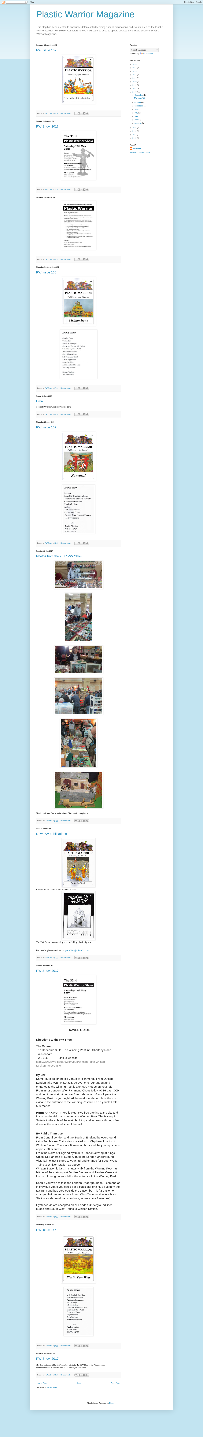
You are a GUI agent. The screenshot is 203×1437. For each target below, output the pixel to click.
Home (79, 1383)
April (136, 116)
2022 (134, 75)
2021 (134, 78)
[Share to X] (81, 113)
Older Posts (115, 1383)
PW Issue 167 (46, 427)
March (137, 120)
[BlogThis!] (78, 113)
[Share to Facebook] (84, 113)
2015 (134, 131)
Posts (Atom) (52, 1387)
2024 (134, 68)
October (137, 102)
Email (40, 401)
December (138, 95)
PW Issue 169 (46, 50)
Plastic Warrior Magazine (85, 14)
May (136, 113)
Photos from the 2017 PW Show (59, 556)
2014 (134, 135)
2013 (134, 138)
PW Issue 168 (46, 272)
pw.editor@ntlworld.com (77, 950)
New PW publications (51, 834)
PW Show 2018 (47, 126)
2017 (134, 92)
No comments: (65, 113)
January (137, 123)
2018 (134, 88)
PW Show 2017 (47, 971)
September (139, 106)
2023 (134, 71)
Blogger (112, 1403)
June (136, 109)
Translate (149, 54)
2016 (134, 128)
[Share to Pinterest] (87, 113)
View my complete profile (140, 152)
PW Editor (137, 149)
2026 (134, 64)
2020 (134, 82)
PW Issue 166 (46, 1230)
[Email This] (75, 113)
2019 (134, 85)
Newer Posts (42, 1383)
